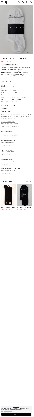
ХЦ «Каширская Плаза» (8, 140)
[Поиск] (19, 2)
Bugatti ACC (24, 56)
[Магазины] (23, 2)
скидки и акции (25, 116)
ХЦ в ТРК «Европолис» (8, 122)
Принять (16, 414)
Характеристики (6, 81)
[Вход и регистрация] (27, 2)
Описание (4, 108)
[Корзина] (31, 2)
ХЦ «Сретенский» (6, 159)
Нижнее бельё (11, 56)
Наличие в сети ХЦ (7, 112)
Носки (17, 56)
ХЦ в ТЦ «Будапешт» (7, 150)
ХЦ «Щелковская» (6, 131)
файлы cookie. (16, 407)
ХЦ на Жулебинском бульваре (10, 169)
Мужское (3, 56)
